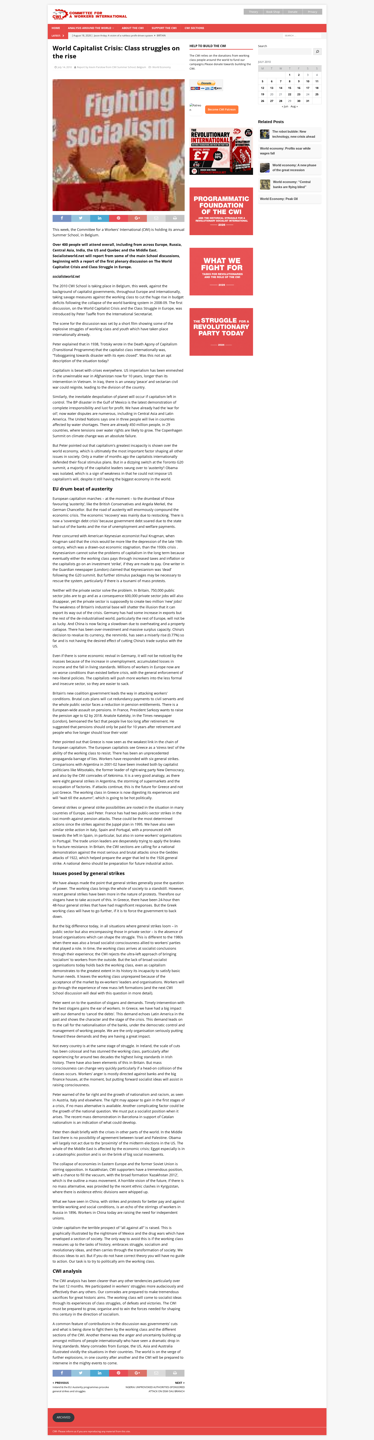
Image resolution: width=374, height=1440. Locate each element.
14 (280, 88)
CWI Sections (194, 28)
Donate (292, 12)
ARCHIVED (63, 1417)
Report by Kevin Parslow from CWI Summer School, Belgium (111, 67)
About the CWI (133, 28)
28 (280, 101)
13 (271, 88)
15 (289, 88)
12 (262, 88)
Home (56, 28)
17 (307, 88)
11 (316, 81)
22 (289, 94)
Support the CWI (164, 28)
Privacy (312, 12)
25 (316, 94)
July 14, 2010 (65, 67)
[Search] (317, 51)
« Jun (285, 106)
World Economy (161, 67)
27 (271, 101)
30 (298, 101)
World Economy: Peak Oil (279, 199)
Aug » (294, 106)
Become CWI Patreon (222, 109)
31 (307, 101)
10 (307, 81)
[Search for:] (302, 35)
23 (298, 94)
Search (262, 46)
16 (298, 88)
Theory (253, 12)
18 (316, 88)
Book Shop (273, 12)
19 (262, 94)
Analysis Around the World (89, 28)
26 (262, 101)
